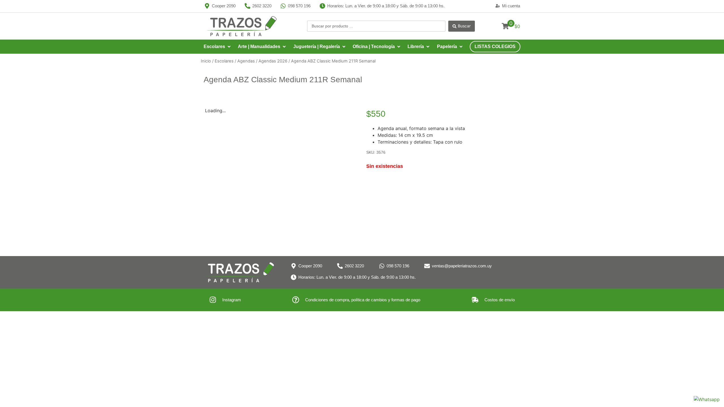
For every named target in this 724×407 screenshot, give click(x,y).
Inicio (206, 61)
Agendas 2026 (272, 61)
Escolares (224, 61)
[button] (217, 47)
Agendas (246, 61)
